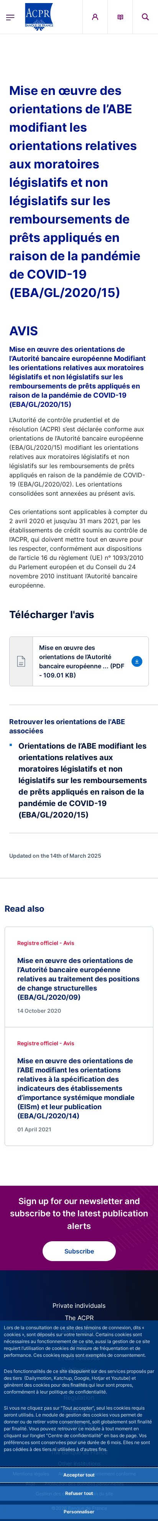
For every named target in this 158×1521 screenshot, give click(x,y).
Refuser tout (79, 1493)
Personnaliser (79, 1511)
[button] (145, 17)
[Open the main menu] (10, 16)
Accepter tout (79, 1475)
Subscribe (79, 1251)
